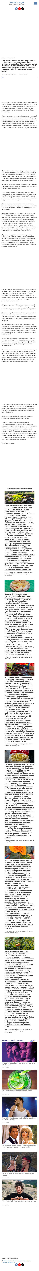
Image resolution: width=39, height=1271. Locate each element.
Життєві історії (23, 74)
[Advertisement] (19, 32)
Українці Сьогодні (17, 3)
